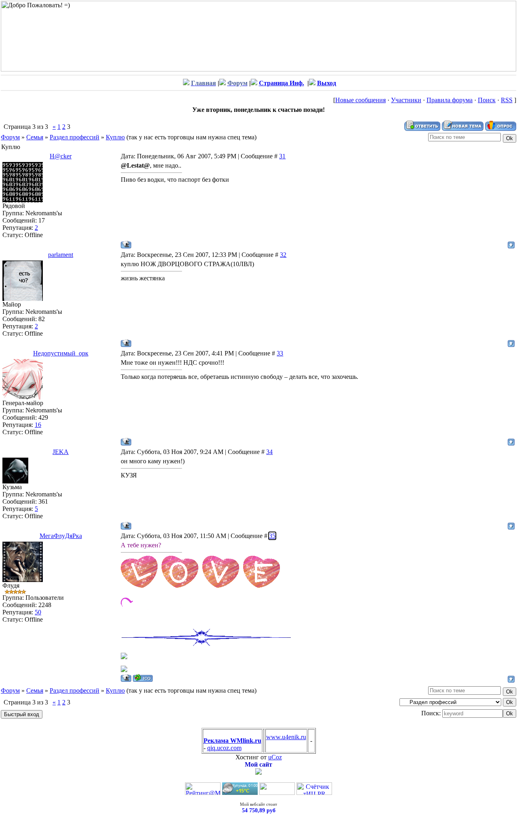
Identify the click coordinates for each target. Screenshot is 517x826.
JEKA (61, 451)
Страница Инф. (281, 83)
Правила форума (450, 100)
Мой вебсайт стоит (258, 804)
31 (282, 156)
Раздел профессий (74, 137)
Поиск (487, 100)
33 (280, 353)
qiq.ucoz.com (224, 747)
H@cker (60, 156)
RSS (507, 100)
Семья (34, 137)
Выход (326, 83)
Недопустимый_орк (60, 353)
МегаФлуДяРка (61, 535)
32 (283, 254)
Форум (10, 137)
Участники (406, 100)
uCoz (275, 757)
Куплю (115, 137)
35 (272, 535)
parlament (60, 254)
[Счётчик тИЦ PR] (314, 792)
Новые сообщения (360, 100)
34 (269, 451)
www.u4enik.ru (286, 737)
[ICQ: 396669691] (143, 678)
